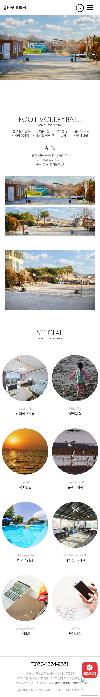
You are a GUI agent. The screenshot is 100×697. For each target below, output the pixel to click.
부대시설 (82, 135)
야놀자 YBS (80, 683)
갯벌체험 (43, 131)
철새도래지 (81, 131)
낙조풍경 (62, 131)
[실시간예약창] (89, 670)
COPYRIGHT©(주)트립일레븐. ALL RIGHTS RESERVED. (50, 689)
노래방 (65, 135)
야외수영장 (21, 135)
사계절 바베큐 (44, 135)
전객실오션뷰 (22, 131)
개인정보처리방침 (59, 683)
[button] (94, 54)
